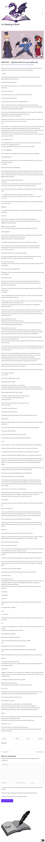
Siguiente (40, 738)
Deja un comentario (5, 64)
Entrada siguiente (40, 751)
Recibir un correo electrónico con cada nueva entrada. (14, 796)
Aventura (17, 64)
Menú (27, 738)
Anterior (4, 738)
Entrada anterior (4, 751)
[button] (42, 840)
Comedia (21, 64)
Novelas (17, 738)
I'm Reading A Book (10, 24)
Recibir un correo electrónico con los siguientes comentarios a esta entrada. (19, 793)
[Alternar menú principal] (42, 13)
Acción (12, 64)
